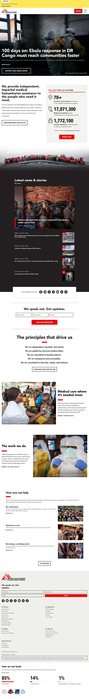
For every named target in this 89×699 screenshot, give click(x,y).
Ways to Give (5, 615)
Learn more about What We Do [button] (15, 123)
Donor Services (5, 609)
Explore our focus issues (10, 467)
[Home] (23, 11)
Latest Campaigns (50, 609)
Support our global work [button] (16, 71)
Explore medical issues (65, 415)
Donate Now (66, 137)
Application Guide (50, 635)
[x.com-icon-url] (49, 291)
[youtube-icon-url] (57, 291)
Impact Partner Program (7, 619)
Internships (48, 636)
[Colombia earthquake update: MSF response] (44, 250)
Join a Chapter (49, 617)
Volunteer (48, 615)
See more (18, 183)
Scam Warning (5, 647)
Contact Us (4, 643)
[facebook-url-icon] (40, 291)
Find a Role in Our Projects (52, 633)
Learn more (6, 6)
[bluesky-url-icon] (45, 291)
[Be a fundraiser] (44, 514)
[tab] (52, 90)
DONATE (78, 11)
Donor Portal (5, 611)
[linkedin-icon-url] (61, 291)
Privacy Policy (5, 645)
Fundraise (48, 611)
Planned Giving (5, 620)
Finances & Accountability (8, 613)
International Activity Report (72, 130)
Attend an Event (49, 613)
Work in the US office (50, 631)
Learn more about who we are (45, 369)
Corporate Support (6, 624)
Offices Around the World (8, 633)
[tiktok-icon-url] (65, 291)
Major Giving (5, 617)
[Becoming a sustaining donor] (44, 551)
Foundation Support (6, 622)
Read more (5, 64)
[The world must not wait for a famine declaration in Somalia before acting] (44, 263)
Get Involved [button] (44, 563)
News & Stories (5, 631)
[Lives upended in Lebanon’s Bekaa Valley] (44, 276)
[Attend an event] (44, 532)
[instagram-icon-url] (53, 291)
